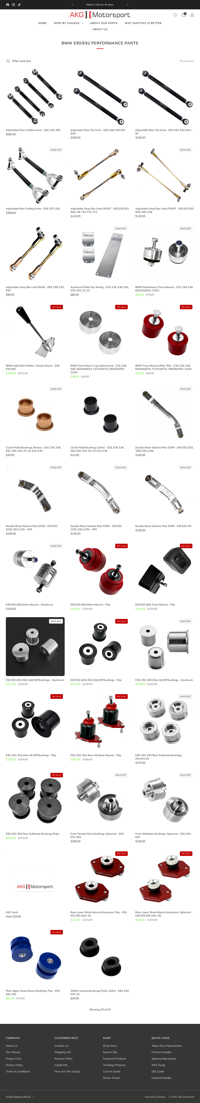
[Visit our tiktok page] (19, 5)
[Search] (175, 15)
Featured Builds (161, 1078)
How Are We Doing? (67, 1071)
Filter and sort (21, 61)
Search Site (110, 1052)
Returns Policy (63, 1058)
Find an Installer (161, 1052)
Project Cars (13, 1058)
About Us (100, 29)
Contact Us (61, 1045)
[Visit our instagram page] (13, 5)
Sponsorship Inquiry (164, 1058)
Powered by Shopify (155, 1096)
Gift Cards (158, 1071)
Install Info (61, 1065)
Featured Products (114, 1058)
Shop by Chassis (66, 23)
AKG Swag (158, 1065)
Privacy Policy (14, 1065)
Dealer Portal (111, 1078)
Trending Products (114, 1065)
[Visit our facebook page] (8, 5)
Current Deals (111, 1071)
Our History (13, 1052)
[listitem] (100, 4)
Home (42, 23)
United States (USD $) (18, 1096)
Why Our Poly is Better (143, 23)
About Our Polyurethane (167, 1045)
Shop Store (110, 1045)
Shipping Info (62, 1052)
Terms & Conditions (18, 1071)
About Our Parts (104, 23)
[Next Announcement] (127, 4)
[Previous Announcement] (72, 4)
